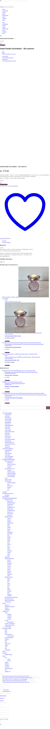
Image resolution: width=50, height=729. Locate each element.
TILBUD (4, 12)
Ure (8, 490)
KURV (3, 20)
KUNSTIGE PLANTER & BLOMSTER (9, 498)
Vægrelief (9, 467)
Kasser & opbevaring (8, 634)
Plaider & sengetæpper (9, 668)
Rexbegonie (9, 594)
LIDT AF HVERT (8, 481)
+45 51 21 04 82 (6, 689)
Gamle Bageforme (8, 414)
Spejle (6, 646)
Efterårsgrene (9, 563)
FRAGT (3, 27)
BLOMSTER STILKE (8, 345)
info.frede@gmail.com (6, 691)
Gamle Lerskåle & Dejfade (9, 431)
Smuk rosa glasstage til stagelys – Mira (12, 360)
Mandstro (9, 572)
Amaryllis (9, 518)
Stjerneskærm (9, 550)
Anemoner (9, 519)
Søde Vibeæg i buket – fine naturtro (11, 375)
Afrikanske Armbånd (8, 654)
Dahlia (8, 524)
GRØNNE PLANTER (9, 577)
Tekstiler (3, 656)
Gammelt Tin (7, 445)
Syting (8, 488)
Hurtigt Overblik (5, 298)
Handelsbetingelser (3, 695)
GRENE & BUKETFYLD (9, 558)
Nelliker (8, 538)
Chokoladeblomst (10, 522)
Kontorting (9, 487)
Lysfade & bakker (8, 626)
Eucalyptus (9, 564)
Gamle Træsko (7, 454)
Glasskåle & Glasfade (11, 471)
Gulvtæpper (7, 663)
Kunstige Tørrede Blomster (9, 600)
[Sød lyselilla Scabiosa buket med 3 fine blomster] (7, 57)
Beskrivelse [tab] (4, 240)
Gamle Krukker (7, 426)
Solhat (8, 549)
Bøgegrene (9, 561)
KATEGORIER (5, 10)
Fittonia (8, 583)
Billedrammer (9, 462)
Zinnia (8, 555)
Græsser (8, 569)
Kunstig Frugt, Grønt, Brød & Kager (11, 597)
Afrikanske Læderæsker (11, 482)
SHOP (3, 9)
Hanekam (9, 527)
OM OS (3, 17)
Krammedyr (7, 665)
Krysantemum (9, 533)
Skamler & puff (7, 643)
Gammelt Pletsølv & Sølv (9, 442)
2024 (7, 719)
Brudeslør (9, 521)
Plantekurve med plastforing (10, 606)
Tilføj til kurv (2, 45)
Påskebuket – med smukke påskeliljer (12, 386)
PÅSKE (10, 384)
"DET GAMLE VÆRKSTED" (7, 448)
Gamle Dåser (7, 416)
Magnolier (9, 536)
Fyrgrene (8, 566)
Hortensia (9, 529)
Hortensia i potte (10, 504)
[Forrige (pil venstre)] (0, 728)
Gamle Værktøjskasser (9, 457)
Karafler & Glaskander (11, 474)
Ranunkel (9, 544)
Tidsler (8, 575)
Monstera (8, 589)
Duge (6, 657)
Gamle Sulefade (7, 437)
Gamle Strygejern (8, 436)
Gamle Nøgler (7, 433)
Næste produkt (4, 59)
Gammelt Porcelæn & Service (10, 443)
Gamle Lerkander (8, 430)
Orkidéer (8, 539)
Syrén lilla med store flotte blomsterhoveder (13, 347)
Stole (6, 648)
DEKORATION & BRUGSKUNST (8, 459)
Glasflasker (9, 470)
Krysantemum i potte (11, 507)
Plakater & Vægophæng (11, 464)
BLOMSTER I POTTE (9, 499)
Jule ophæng (7, 495)
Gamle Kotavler (7, 423)
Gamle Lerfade (7, 428)
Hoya (8, 586)
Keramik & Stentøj (8, 479)
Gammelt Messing (8, 440)
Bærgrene (9, 560)
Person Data (2, 698)
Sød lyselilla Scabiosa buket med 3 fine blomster (14, 397)
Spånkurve (7, 608)
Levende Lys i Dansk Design (10, 623)
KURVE (3, 603)
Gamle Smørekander (8, 450)
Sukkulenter (9, 595)
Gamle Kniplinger (8, 420)
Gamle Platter (7, 434)
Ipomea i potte (9, 505)
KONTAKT (4, 18)
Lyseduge (9, 660)
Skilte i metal (9, 465)
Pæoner (8, 541)
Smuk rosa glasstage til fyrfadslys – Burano (13, 335)
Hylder (6, 632)
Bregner (8, 580)
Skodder (6, 645)
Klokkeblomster (10, 532)
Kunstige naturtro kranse (9, 598)
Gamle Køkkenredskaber (9, 425)
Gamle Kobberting (8, 422)
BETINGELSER (5, 15)
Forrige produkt (5, 56)
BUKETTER (14, 373)
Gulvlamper (9, 615)
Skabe (6, 642)
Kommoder (7, 639)
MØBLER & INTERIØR (6, 628)
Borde (6, 631)
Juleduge (8, 659)
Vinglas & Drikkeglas (11, 476)
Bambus (8, 578)
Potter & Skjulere (8, 601)
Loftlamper (9, 617)
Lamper (6, 612)
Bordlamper (9, 614)
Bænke (6, 629)
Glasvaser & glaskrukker (11, 473)
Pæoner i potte (9, 512)
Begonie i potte (10, 501)
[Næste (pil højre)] (1, 728)
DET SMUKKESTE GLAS (10, 468)
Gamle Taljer (7, 451)
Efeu (8, 581)
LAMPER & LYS (5, 611)
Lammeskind (7, 666)
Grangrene (9, 567)
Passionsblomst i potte (11, 510)
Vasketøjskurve (7, 609)
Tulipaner (9, 552)
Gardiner (6, 662)
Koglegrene (9, 570)
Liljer (8, 535)
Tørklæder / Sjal (8, 671)
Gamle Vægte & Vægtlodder (10, 439)
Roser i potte (9, 515)
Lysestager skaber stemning (9, 334)
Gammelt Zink (7, 447)
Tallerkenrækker (7, 649)
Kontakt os (2, 700)
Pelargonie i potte (10, 513)
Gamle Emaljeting (8, 417)
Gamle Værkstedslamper (9, 456)
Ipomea (8, 530)
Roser (8, 546)
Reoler (6, 640)
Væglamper (9, 618)
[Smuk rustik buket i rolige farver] (9, 60)
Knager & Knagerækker (9, 637)
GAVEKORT (4, 491)
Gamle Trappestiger (8, 453)
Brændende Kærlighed (11, 502)
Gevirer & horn (10, 485)
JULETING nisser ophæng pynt (7, 493)
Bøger (8, 484)
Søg (0, 6)
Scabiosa (8, 547)
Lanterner (6, 620)
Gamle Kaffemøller (8, 419)
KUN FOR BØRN (5, 496)
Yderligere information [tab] (6, 242)
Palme (8, 592)
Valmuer (8, 553)
